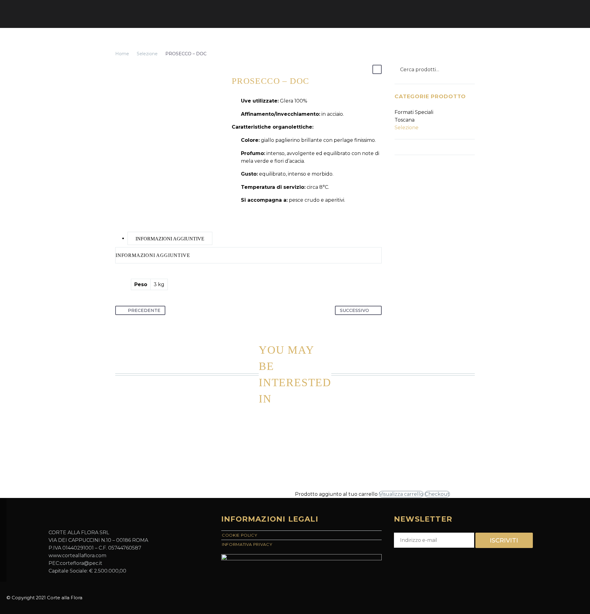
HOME (122, 14)
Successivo (354, 310)
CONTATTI (271, 14)
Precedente (144, 310)
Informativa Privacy (247, 544)
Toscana (405, 120)
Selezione (147, 53)
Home (122, 53)
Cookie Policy (239, 535)
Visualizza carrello (401, 494)
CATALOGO (153, 14)
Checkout (437, 494)
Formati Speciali (414, 112)
